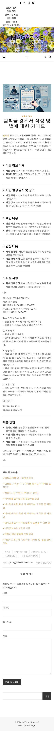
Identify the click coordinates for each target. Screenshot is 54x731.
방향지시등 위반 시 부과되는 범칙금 (22, 492)
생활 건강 (11, 11)
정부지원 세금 (11, 14)
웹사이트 (7, 621)
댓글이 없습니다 (43, 562)
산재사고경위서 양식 (30, 556)
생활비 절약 (11, 7)
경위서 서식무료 (20, 552)
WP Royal (31, 725)
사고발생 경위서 (11, 556)
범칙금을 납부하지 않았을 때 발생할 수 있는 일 (27, 522)
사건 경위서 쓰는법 (38, 552)
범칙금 (6, 135)
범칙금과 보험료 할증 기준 (17, 528)
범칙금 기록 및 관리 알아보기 (19, 477)
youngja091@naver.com (21, 562)
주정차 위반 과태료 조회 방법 (19, 533)
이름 (5, 593)
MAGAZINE (27, 37)
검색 (47, 696)
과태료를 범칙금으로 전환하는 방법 (22, 498)
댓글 (5, 636)
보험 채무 (11, 18)
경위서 (7, 552)
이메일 (6, 607)
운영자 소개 (11, 21)
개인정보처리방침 (11, 25)
